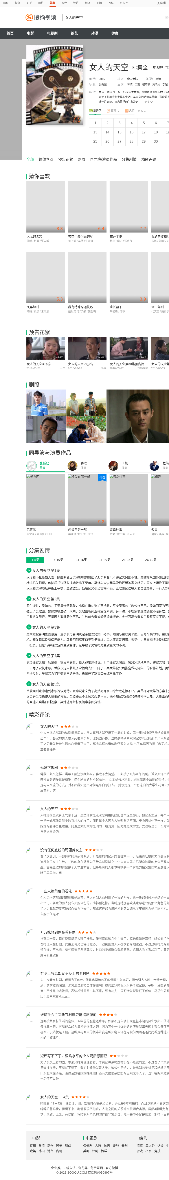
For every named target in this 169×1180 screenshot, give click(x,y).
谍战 (116, 1145)
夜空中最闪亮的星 (80, 236)
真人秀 (150, 1145)
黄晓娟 (156, 84)
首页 (10, 33)
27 (119, 141)
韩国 (42, 1151)
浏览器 (83, 1168)
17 (144, 132)
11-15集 (81, 559)
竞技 (157, 1151)
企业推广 (57, 1168)
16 (132, 132)
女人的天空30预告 (39, 364)
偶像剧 (87, 1145)
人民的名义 (34, 236)
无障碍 (161, 3)
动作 (50, 1145)
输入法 (70, 1168)
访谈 (160, 1145)
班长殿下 (116, 307)
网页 (6, 3)
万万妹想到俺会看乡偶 (57, 932)
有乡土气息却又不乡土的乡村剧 (65, 973)
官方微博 (112, 1168)
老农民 (31, 529)
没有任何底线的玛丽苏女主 (61, 850)
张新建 (103, 84)
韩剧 (95, 1151)
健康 (114, 33)
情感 (140, 1145)
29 (144, 141)
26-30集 (150, 559)
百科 (111, 3)
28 (132, 141)
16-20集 (104, 559)
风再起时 (33, 307)
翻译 (87, 3)
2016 (102, 79)
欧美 (33, 1151)
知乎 (29, 3)
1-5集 (35, 559)
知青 (154, 529)
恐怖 (59, 1145)
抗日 (107, 1145)
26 (107, 141)
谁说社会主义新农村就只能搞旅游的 (68, 1015)
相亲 (148, 1151)
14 (107, 132)
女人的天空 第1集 (46, 570)
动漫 (94, 33)
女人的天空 (49, 726)
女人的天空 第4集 (46, 656)
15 (119, 132)
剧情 (158, 79)
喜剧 (33, 1145)
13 (95, 132)
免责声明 (96, 1168)
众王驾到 (157, 307)
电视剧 (52, 33)
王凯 (137, 84)
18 (156, 132)
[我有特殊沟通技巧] (87, 277)
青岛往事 (116, 529)
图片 (41, 3)
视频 (52, 3)
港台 (50, 1151)
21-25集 (127, 559)
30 (156, 141)
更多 (147, 101)
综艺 (74, 33)
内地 (59, 1151)
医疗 (64, 3)
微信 (17, 3)
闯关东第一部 (77, 529)
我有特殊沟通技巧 (80, 307)
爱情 (42, 1145)
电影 (30, 33)
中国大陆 (132, 79)
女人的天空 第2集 (46, 599)
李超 (165, 84)
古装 (98, 1145)
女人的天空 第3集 (46, 627)
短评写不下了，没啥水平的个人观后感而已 (73, 1056)
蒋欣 (129, 84)
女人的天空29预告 (80, 364)
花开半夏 (116, 236)
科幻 (68, 1145)
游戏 (140, 1151)
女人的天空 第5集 (46, 684)
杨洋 (104, 1151)
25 (95, 141)
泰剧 (124, 1145)
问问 (99, 3)
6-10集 (58, 559)
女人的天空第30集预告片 (127, 364)
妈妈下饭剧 (49, 768)
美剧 (86, 1151)
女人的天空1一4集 (54, 1097)
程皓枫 (146, 84)
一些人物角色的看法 (56, 891)
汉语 (76, 3)
